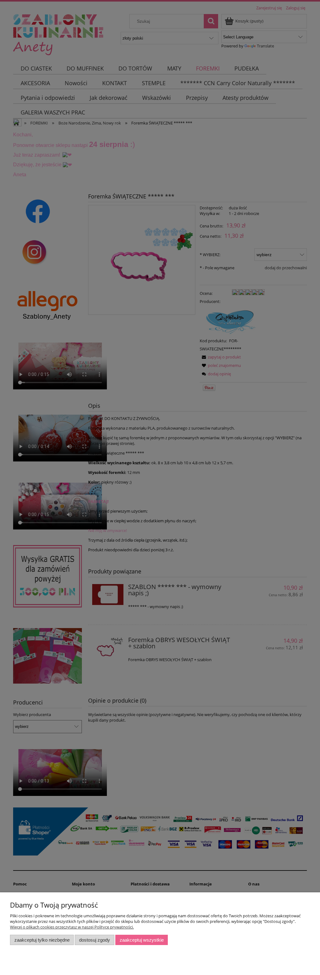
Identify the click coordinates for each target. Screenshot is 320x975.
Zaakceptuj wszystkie (142, 940)
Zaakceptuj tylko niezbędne (42, 940)
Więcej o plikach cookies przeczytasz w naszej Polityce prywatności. (72, 927)
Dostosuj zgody (94, 940)
